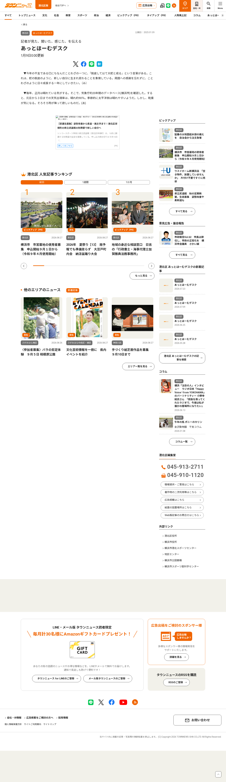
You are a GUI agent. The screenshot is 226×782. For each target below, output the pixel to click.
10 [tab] (138, 265)
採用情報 (63, 717)
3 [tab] (60, 265)
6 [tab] (94, 265)
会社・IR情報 (14, 717)
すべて (8, 15)
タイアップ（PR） (157, 15)
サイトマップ (49, 724)
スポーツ (82, 15)
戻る (25, 24)
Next (151, 266)
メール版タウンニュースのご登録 (107, 678)
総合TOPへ (60, 5)
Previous (24, 266)
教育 (68, 15)
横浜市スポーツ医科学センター (182, 566)
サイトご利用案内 (32, 724)
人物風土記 (180, 15)
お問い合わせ (200, 720)
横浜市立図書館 (173, 560)
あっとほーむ (214, 15)
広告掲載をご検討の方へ (39, 717)
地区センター (172, 554)
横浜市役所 (171, 542)
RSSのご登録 (176, 682)
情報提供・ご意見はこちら (179, 484)
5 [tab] (83, 265)
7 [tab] (105, 265)
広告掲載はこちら (174, 499)
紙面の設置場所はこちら (178, 507)
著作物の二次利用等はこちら (181, 492)
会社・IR (196, 8)
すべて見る (181, 211)
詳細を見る (176, 657)
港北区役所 (171, 535)
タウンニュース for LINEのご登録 (55, 678)
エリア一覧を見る (137, 366)
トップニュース (27, 15)
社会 (56, 15)
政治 (96, 15)
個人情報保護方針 (13, 724)
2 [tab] (49, 265)
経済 (108, 15)
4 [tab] (71, 265)
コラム (197, 15)
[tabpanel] (41, 224)
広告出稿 (147, 5)
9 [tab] (127, 265)
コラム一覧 (181, 441)
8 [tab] (116, 265)
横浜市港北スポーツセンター (180, 548)
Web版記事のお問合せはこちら (182, 515)
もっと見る (141, 275)
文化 (44, 15)
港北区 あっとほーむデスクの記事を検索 (181, 358)
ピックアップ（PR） (128, 15)
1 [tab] (38, 265)
